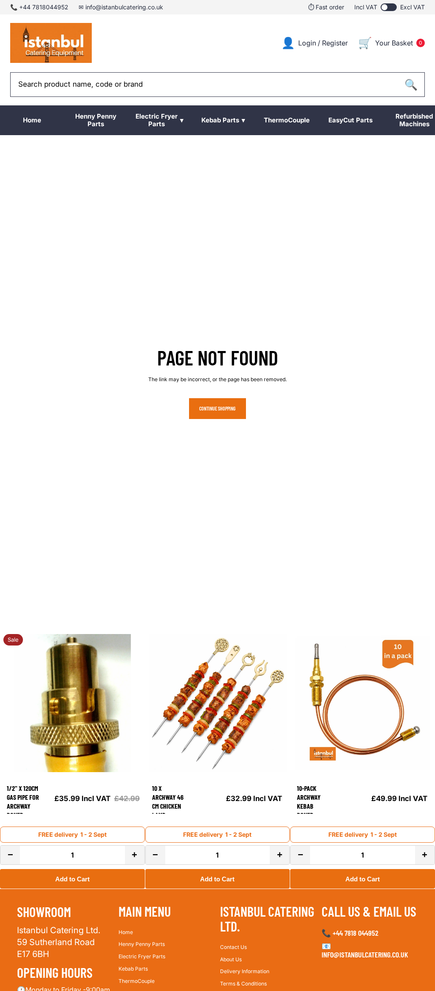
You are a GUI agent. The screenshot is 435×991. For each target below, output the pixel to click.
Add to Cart (72, 879)
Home (126, 932)
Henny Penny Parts (142, 944)
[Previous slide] (12, 703)
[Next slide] (132, 703)
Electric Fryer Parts (142, 957)
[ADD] (131, 762)
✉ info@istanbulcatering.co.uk (121, 7)
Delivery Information (244, 971)
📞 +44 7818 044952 (350, 932)
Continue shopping (217, 408)
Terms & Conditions (243, 984)
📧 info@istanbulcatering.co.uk (365, 951)
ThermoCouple (137, 981)
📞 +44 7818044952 (39, 7)
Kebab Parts (133, 969)
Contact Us (233, 947)
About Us (231, 959)
